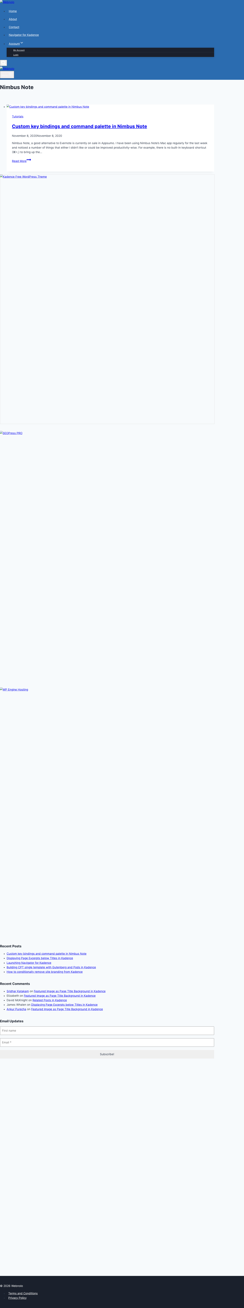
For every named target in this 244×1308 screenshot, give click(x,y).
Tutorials (17, 116)
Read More (21, 161)
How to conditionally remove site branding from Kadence (45, 971)
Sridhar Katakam (18, 991)
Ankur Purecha (16, 1009)
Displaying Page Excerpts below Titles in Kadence (40, 958)
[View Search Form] (3, 63)
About (13, 19)
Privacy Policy (17, 1298)
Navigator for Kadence (24, 35)
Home (13, 11)
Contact (14, 27)
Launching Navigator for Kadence (29, 962)
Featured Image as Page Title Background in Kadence (70, 991)
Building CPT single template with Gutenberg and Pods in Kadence (51, 967)
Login (15, 55)
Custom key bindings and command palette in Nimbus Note (79, 126)
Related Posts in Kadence (50, 1000)
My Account (19, 50)
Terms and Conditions (23, 1293)
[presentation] (110, 107)
